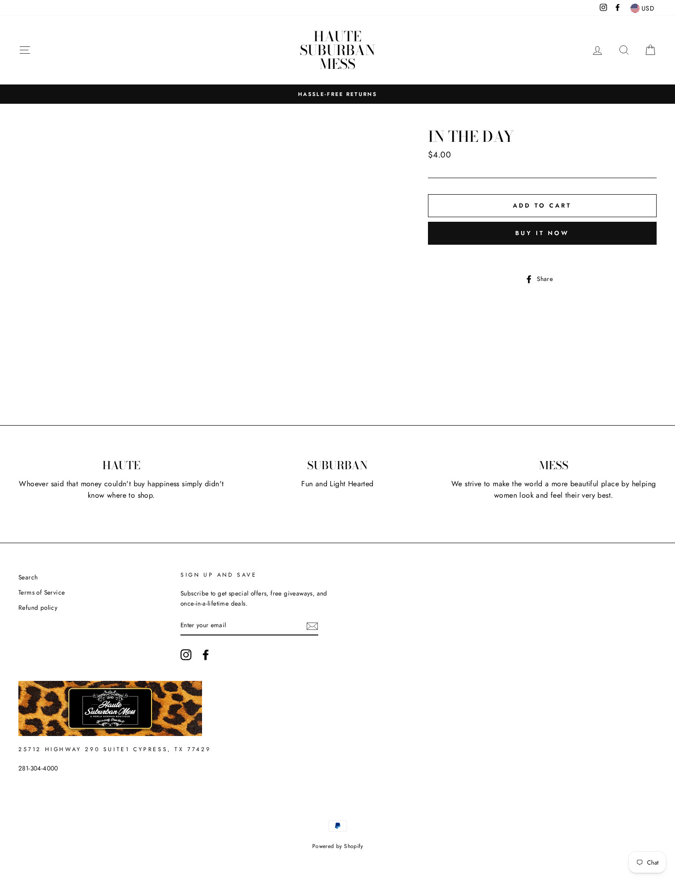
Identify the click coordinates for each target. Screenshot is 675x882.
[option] (337, 94)
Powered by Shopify (337, 846)
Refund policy (37, 607)
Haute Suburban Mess (337, 50)
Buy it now (542, 233)
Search (28, 577)
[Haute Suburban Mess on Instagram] (185, 654)
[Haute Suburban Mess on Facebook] (205, 654)
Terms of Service (41, 592)
